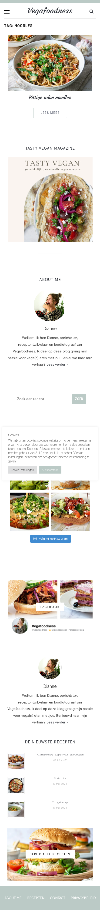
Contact (57, 897)
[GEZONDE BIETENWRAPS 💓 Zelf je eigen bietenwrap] (70, 512)
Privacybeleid (83, 897)
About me (13, 897)
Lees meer (50, 113)
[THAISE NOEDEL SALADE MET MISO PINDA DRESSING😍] (29, 512)
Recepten (35, 897)
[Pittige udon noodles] (50, 62)
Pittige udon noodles (50, 97)
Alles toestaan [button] (50, 470)
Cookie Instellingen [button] (22, 470)
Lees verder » (57, 364)
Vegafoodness (50, 10)
